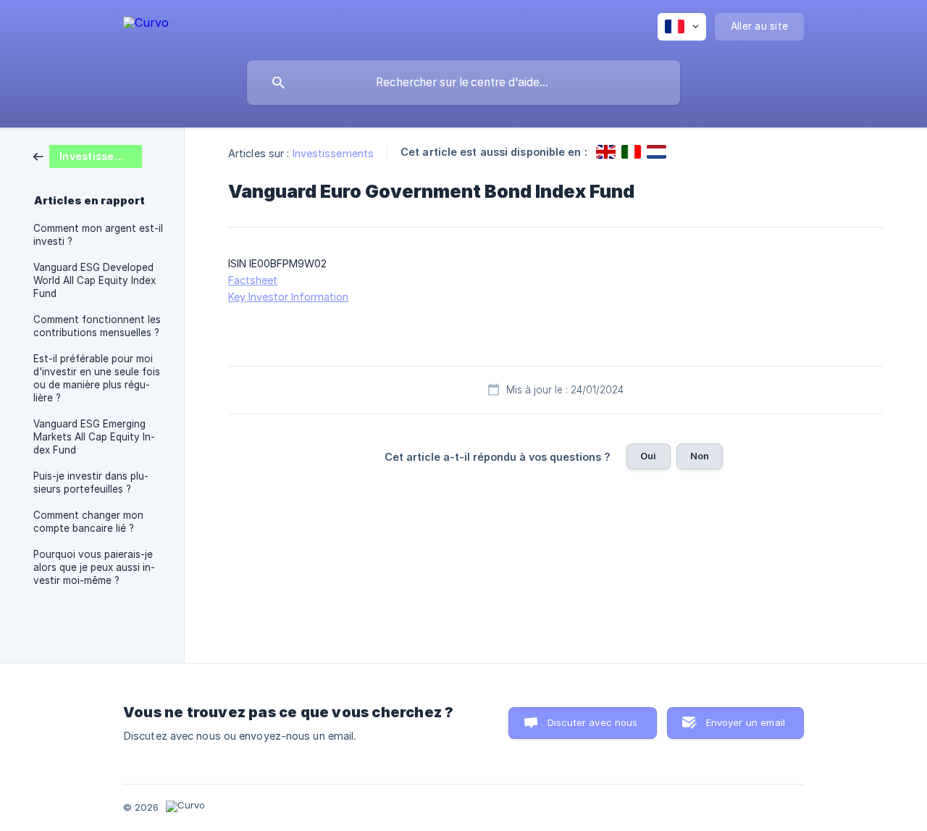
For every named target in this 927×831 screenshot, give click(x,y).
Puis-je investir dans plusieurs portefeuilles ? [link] (90, 482)
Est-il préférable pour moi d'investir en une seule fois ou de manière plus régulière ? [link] (96, 378)
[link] (87, 155)
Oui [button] (648, 456)
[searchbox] (463, 82)
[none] (146, 25)
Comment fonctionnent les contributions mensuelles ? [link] (97, 326)
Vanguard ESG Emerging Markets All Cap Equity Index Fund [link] (94, 437)
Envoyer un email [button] (745, 722)
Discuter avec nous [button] (593, 722)
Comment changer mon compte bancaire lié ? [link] (88, 521)
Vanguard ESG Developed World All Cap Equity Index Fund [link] (94, 280)
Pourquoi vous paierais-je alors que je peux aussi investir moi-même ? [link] (94, 567)
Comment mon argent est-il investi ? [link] (98, 234)
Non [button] (699, 456)
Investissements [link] (333, 153)
